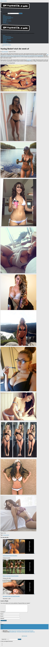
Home (4, 15)
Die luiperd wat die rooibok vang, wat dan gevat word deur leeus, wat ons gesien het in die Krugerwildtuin (24, 55)
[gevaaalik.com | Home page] (24, 6)
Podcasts (5, 19)
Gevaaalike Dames (7, 16)
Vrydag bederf (6, 535)
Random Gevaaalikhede (8, 17)
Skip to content (3, 0)
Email (2, 616)
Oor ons (4, 21)
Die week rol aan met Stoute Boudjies (11, 596)
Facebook (29, 59)
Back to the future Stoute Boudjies (10, 575)
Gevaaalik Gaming (7, 18)
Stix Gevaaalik (5, 51)
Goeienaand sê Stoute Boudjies (10, 555)
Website (2, 618)
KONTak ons (5, 22)
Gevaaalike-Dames (7, 44)
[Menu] (0, 11)
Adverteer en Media (7, 20)
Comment (2, 611)
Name (2, 613)
